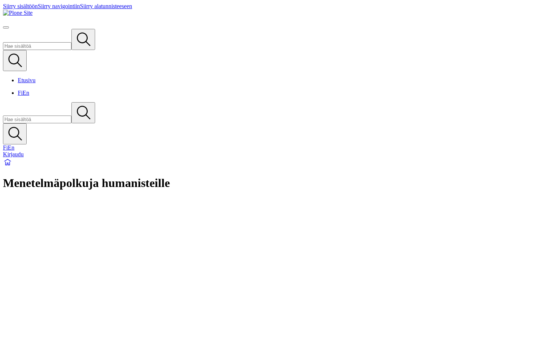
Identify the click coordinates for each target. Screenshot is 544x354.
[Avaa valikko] (6, 27)
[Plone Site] (272, 13)
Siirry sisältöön (20, 6)
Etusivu (27, 80)
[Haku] (83, 39)
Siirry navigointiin (59, 6)
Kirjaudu (13, 154)
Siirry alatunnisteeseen (106, 6)
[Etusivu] (7, 165)
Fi (20, 93)
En (26, 93)
